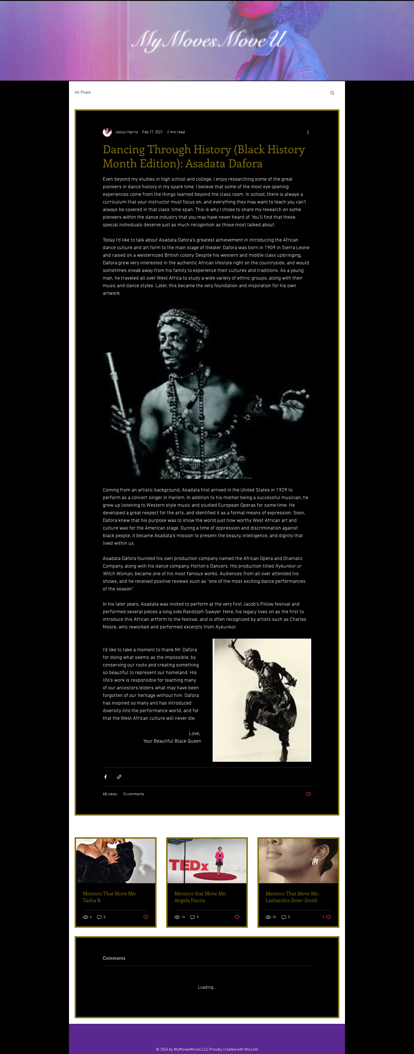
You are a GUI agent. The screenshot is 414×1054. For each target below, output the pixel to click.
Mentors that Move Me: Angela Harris (200, 897)
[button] (332, 92)
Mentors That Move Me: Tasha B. (109, 897)
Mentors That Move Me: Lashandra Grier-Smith (292, 897)
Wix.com (251, 1044)
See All (333, 827)
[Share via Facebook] (105, 777)
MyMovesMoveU (206, 40)
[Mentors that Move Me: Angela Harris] (207, 861)
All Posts (83, 92)
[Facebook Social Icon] (213, 1030)
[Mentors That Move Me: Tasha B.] (115, 861)
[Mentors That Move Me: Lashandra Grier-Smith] (298, 861)
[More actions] (307, 132)
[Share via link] (119, 777)
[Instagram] (201, 1030)
